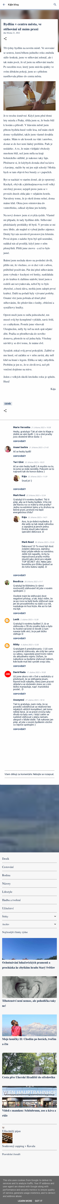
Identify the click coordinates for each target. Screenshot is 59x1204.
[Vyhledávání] (55, 4)
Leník (16, 619)
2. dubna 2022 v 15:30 (29, 619)
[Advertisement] (29, 818)
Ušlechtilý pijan (11, 1131)
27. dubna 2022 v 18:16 (34, 700)
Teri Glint (18, 462)
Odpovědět (19, 441)
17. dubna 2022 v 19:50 (36, 672)
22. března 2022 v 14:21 (37, 517)
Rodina (6, 875)
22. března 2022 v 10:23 (34, 462)
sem (30, 714)
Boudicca (18, 581)
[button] (5, 39)
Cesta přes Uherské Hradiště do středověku (28, 1077)
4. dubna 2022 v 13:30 (30, 645)
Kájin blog (13, 4)
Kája (24, 476)
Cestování (8, 867)
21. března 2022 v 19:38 (41, 427)
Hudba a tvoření (11, 900)
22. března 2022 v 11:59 (37, 476)
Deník (8, 403)
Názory (6, 883)
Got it (38, 1201)
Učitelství (8, 908)
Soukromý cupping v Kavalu (18, 1146)
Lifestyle (7, 892)
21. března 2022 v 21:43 (38, 447)
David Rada (19, 672)
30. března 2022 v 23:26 (44, 542)
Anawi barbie (20, 447)
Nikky (16, 644)
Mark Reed (19, 495)
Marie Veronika (21, 427)
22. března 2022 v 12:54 (36, 495)
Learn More (25, 1201)
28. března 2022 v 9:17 (33, 582)
